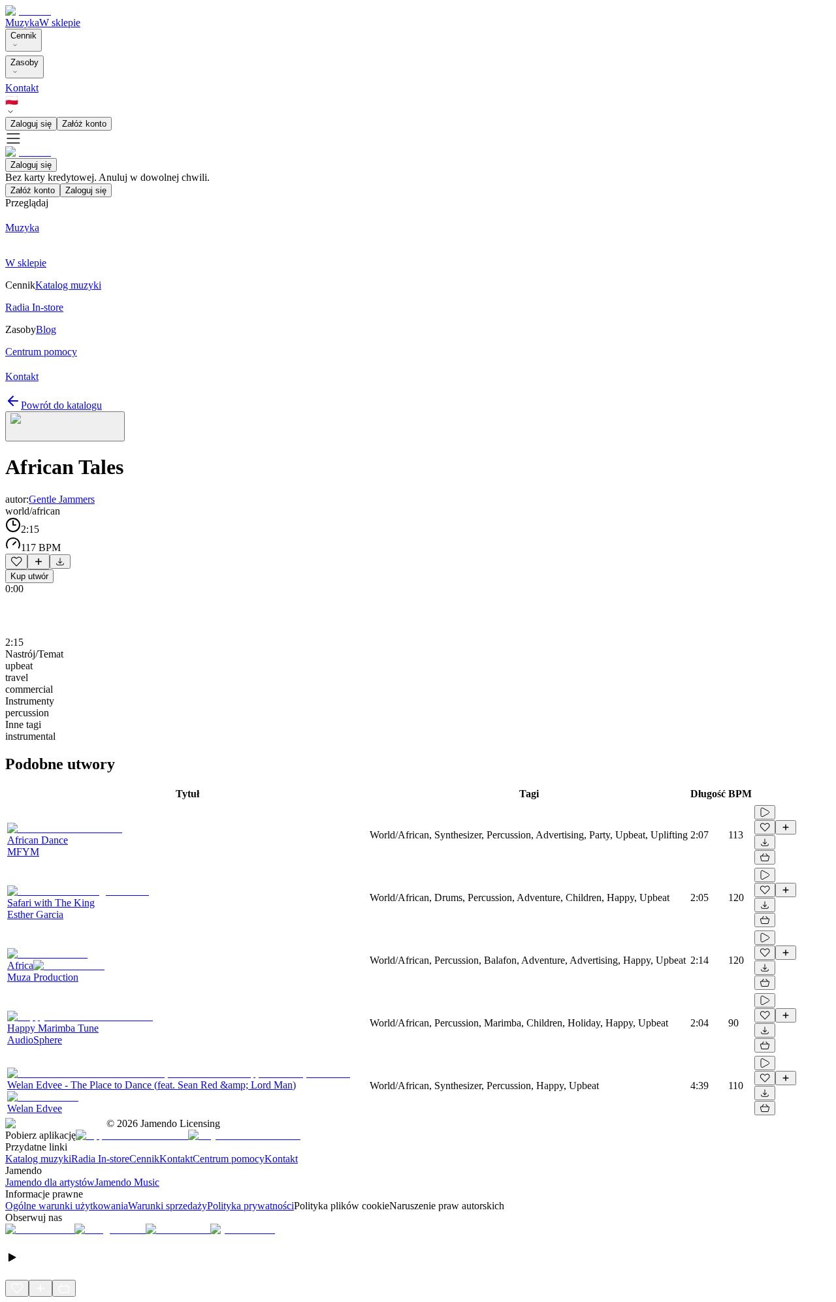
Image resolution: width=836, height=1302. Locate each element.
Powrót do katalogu (61, 405)
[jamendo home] (28, 10)
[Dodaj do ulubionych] (16, 561)
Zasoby (24, 62)
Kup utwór (29, 576)
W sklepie (59, 22)
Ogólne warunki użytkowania (66, 1205)
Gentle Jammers (62, 499)
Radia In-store (100, 1158)
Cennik (23, 35)
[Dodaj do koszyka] (764, 857)
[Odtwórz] (764, 812)
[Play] (65, 426)
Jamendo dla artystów (50, 1182)
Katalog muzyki (38, 1158)
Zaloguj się (31, 124)
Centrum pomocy (229, 1158)
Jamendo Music (127, 1182)
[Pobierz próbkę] (60, 561)
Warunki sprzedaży (167, 1205)
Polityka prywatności (250, 1205)
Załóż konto (84, 124)
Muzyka (22, 22)
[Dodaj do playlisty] (38, 561)
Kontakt (22, 87)
